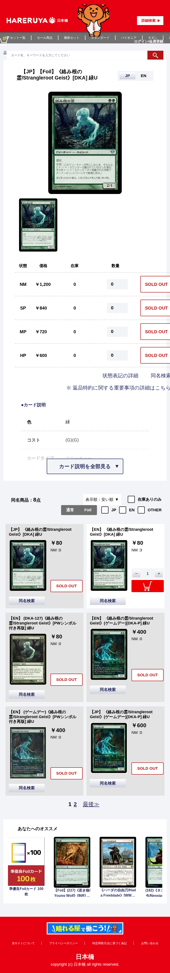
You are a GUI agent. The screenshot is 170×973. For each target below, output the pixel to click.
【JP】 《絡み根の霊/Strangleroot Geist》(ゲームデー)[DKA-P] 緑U (121, 714)
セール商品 (44, 37)
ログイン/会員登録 (148, 41)
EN (132, 510)
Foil (87, 510)
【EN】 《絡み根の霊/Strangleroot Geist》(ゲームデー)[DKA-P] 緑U (121, 620)
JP (113, 510)
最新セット (71, 37)
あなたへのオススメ (38, 828)
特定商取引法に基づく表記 (109, 943)
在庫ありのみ (150, 499)
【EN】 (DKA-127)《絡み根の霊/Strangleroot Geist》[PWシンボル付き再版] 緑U (42, 623)
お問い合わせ (149, 943)
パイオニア (129, 37)
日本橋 (85, 956)
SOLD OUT (66, 586)
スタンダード (100, 37)
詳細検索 (148, 20)
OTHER (155, 510)
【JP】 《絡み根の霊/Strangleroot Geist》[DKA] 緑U (40, 532)
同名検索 (27, 601)
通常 (70, 510)
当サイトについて (23, 943)
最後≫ (91, 804)
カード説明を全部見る (85, 466)
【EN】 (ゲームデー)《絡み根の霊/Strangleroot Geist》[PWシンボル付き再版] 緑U (42, 717)
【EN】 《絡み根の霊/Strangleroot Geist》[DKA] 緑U (121, 532)
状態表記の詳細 (121, 375)
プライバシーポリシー (63, 943)
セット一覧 (17, 37)
